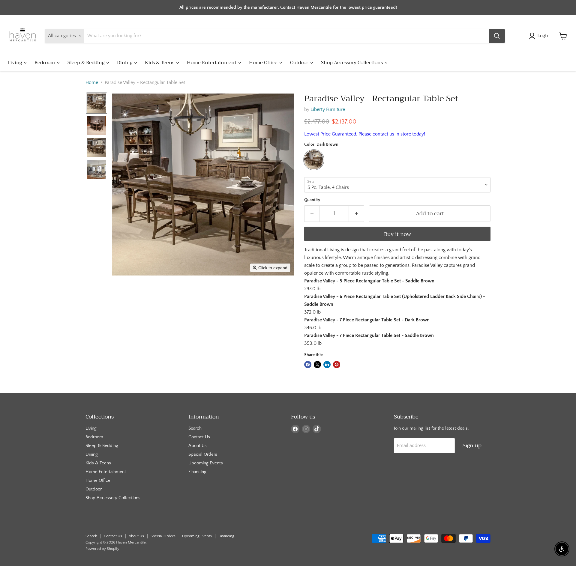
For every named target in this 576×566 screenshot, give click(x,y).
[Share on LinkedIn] (327, 364)
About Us (197, 445)
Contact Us (199, 436)
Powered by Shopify (102, 549)
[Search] (497, 36)
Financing (197, 471)
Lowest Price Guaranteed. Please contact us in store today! (364, 134)
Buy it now (397, 234)
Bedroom (45, 62)
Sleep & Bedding (87, 62)
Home (92, 82)
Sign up (472, 445)
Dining (125, 62)
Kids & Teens (160, 62)
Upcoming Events (205, 463)
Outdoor (300, 62)
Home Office (264, 62)
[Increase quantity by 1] (356, 213)
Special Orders (202, 454)
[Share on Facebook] (307, 364)
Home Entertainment (212, 62)
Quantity (312, 200)
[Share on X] (317, 364)
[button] (540, 36)
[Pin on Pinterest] (336, 364)
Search (195, 428)
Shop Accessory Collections (352, 62)
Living (15, 62)
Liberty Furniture (327, 109)
